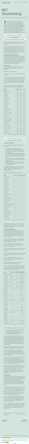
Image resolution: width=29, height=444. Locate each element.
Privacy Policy (25, 2)
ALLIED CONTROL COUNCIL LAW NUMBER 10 (14, 35)
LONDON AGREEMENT (14, 37)
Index (21, 2)
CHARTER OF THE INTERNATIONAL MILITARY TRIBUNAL (14, 39)
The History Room (6, 2)
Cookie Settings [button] (3, 442)
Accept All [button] (7, 442)
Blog (18, 2)
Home (15, 2)
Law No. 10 (23, 26)
